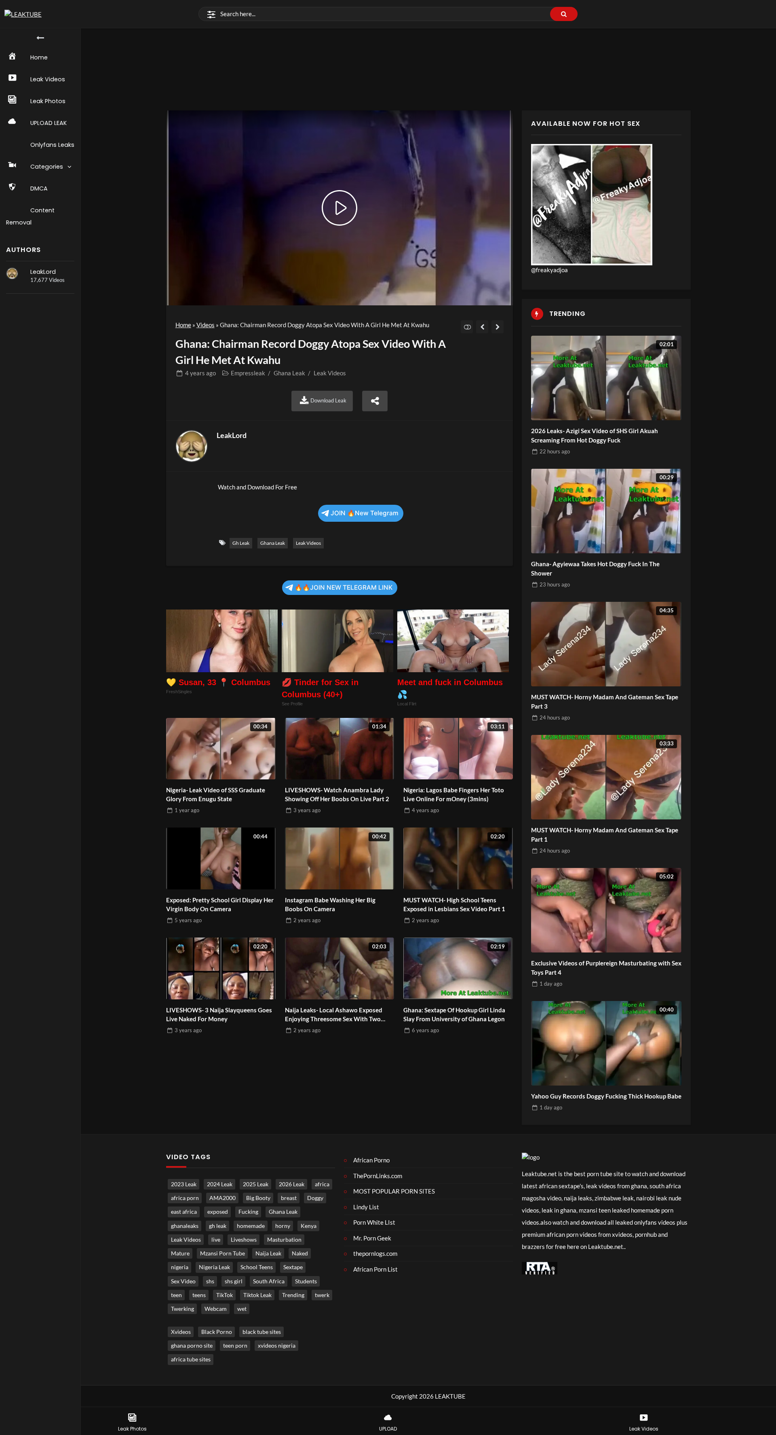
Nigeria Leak (214, 1267)
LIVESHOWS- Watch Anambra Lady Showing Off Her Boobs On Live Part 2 (337, 794)
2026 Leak (291, 1184)
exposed (217, 1212)
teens (199, 1295)
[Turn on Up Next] (467, 326)
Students (306, 1281)
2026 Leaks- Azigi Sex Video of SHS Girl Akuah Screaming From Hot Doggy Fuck (594, 435)
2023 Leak (183, 1184)
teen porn (235, 1345)
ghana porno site (192, 1345)
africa (322, 1184)
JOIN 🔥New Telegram (365, 513)
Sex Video (183, 1281)
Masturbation (284, 1239)
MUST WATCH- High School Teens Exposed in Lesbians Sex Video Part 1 (454, 904)
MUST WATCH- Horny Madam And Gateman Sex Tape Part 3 (604, 701)
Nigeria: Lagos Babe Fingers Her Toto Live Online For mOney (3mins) (453, 794)
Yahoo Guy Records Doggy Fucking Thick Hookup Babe (606, 1096)
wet (242, 1309)
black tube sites (261, 1332)
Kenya (308, 1226)
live (215, 1239)
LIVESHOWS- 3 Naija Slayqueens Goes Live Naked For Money (219, 1014)
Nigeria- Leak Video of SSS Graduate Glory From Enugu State (215, 794)
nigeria (179, 1267)
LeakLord (43, 272)
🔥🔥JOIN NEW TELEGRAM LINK (343, 587)
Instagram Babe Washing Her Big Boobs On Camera (330, 904)
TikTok (224, 1295)
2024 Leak (219, 1184)
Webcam (216, 1309)
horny (282, 1226)
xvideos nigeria (276, 1345)
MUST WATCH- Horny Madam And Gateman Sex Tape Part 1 (604, 834)
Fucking (248, 1212)
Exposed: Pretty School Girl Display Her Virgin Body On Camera (220, 904)
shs (210, 1281)
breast (289, 1198)
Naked (300, 1253)
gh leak (240, 543)
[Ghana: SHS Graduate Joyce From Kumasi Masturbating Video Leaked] (482, 326)
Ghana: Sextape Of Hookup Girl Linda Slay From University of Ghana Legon (454, 1014)
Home (183, 324)
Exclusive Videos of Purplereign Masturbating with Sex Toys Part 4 (606, 967)
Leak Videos (330, 373)
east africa (184, 1212)
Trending (293, 1295)
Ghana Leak (289, 373)
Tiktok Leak (257, 1295)
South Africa (269, 1281)
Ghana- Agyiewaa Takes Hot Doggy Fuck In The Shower (595, 568)
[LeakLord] (12, 273)
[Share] (375, 401)
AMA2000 (222, 1198)
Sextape (293, 1267)
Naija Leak (268, 1253)
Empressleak (248, 373)
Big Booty (258, 1198)
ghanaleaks (184, 1226)
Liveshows (244, 1239)
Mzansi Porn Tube (222, 1253)
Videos (205, 324)
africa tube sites (191, 1359)
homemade (251, 1226)
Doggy (315, 1198)
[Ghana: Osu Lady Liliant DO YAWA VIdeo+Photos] (497, 326)
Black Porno (216, 1332)
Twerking (182, 1309)
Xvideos (181, 1332)
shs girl (233, 1281)
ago (200, 373)
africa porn (185, 1198)
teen (176, 1295)
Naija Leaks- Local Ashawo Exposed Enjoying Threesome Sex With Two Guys (333, 1015)
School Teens (256, 1267)
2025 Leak (255, 1184)
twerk (322, 1295)
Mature (180, 1253)
